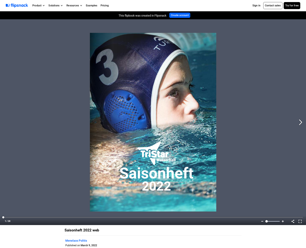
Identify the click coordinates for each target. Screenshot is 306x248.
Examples (91, 5)
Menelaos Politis (76, 240)
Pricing (105, 5)
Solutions (53, 5)
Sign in (256, 5)
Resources (72, 5)
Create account (180, 15)
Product (36, 5)
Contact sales (273, 5)
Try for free (292, 5)
